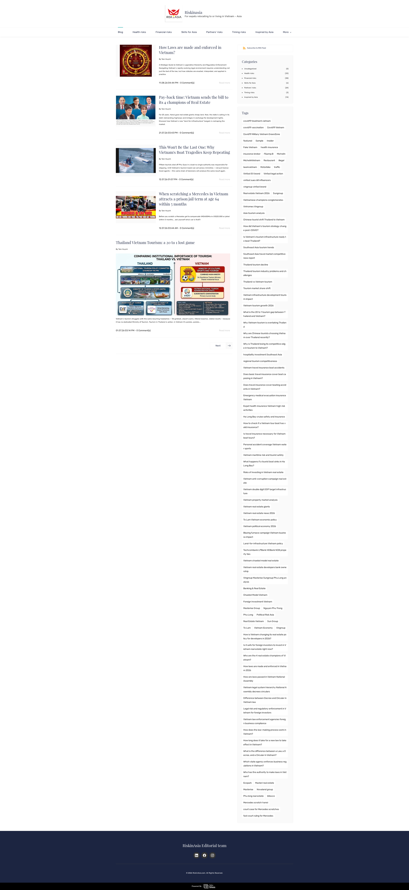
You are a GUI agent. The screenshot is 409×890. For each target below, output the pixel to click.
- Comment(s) (186, 82)
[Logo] (173, 13)
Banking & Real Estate (254, 588)
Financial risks (250, 78)
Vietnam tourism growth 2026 (258, 305)
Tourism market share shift (256, 288)
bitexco (271, 796)
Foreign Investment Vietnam (257, 601)
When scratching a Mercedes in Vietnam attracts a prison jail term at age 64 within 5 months (193, 198)
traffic (277, 167)
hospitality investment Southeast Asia (262, 354)
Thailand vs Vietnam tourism (257, 281)
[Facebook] (204, 855)
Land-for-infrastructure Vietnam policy (263, 543)
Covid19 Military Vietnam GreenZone (261, 134)
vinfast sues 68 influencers (257, 180)
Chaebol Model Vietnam (255, 595)
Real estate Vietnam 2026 (256, 193)
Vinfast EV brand (251, 173)
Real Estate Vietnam (253, 621)
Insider (270, 140)
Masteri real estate (264, 783)
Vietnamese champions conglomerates (263, 200)
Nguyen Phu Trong (272, 608)
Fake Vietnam (250, 147)
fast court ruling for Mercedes (258, 815)
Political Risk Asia (265, 614)
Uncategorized (250, 69)
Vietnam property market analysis (260, 500)
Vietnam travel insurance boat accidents (263, 367)
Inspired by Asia (251, 97)
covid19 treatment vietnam (257, 121)
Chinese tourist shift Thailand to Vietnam (264, 219)
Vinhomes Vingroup (253, 206)
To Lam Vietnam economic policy (260, 519)
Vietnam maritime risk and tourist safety (263, 455)
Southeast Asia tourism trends (258, 247)
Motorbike (265, 167)
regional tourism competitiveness (260, 361)
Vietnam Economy (263, 627)
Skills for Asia (249, 83)
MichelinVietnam (251, 160)
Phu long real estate (253, 796)
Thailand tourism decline (255, 264)
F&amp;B (268, 154)
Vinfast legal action (273, 173)
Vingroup (280, 627)
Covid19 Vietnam (275, 127)
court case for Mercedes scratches (261, 809)
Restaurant (269, 160)
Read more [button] (224, 82)
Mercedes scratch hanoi (255, 802)
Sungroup (278, 193)
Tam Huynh (166, 59)
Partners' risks (250, 88)
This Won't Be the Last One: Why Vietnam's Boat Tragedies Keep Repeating (194, 150)
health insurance (269, 147)
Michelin (281, 154)
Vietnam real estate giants (256, 506)
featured (247, 140)
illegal (281, 160)
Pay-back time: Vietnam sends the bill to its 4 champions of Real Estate (193, 100)
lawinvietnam (250, 167)
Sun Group (272, 621)
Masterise (248, 789)
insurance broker (251, 154)
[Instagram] (212, 855)
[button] (221, 345)
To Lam (247, 627)
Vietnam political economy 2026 (259, 526)
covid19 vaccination (253, 127)
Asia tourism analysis (254, 213)
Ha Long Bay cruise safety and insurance (264, 416)
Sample (259, 140)
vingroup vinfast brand (254, 186)
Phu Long (248, 614)
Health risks (249, 73)
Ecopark (247, 783)
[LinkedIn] (196, 855)
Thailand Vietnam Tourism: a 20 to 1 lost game (155, 242)
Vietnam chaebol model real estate (261, 560)
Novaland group (265, 789)
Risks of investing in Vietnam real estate (263, 472)
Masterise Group (251, 608)
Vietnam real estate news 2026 (259, 513)
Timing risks (249, 93)
